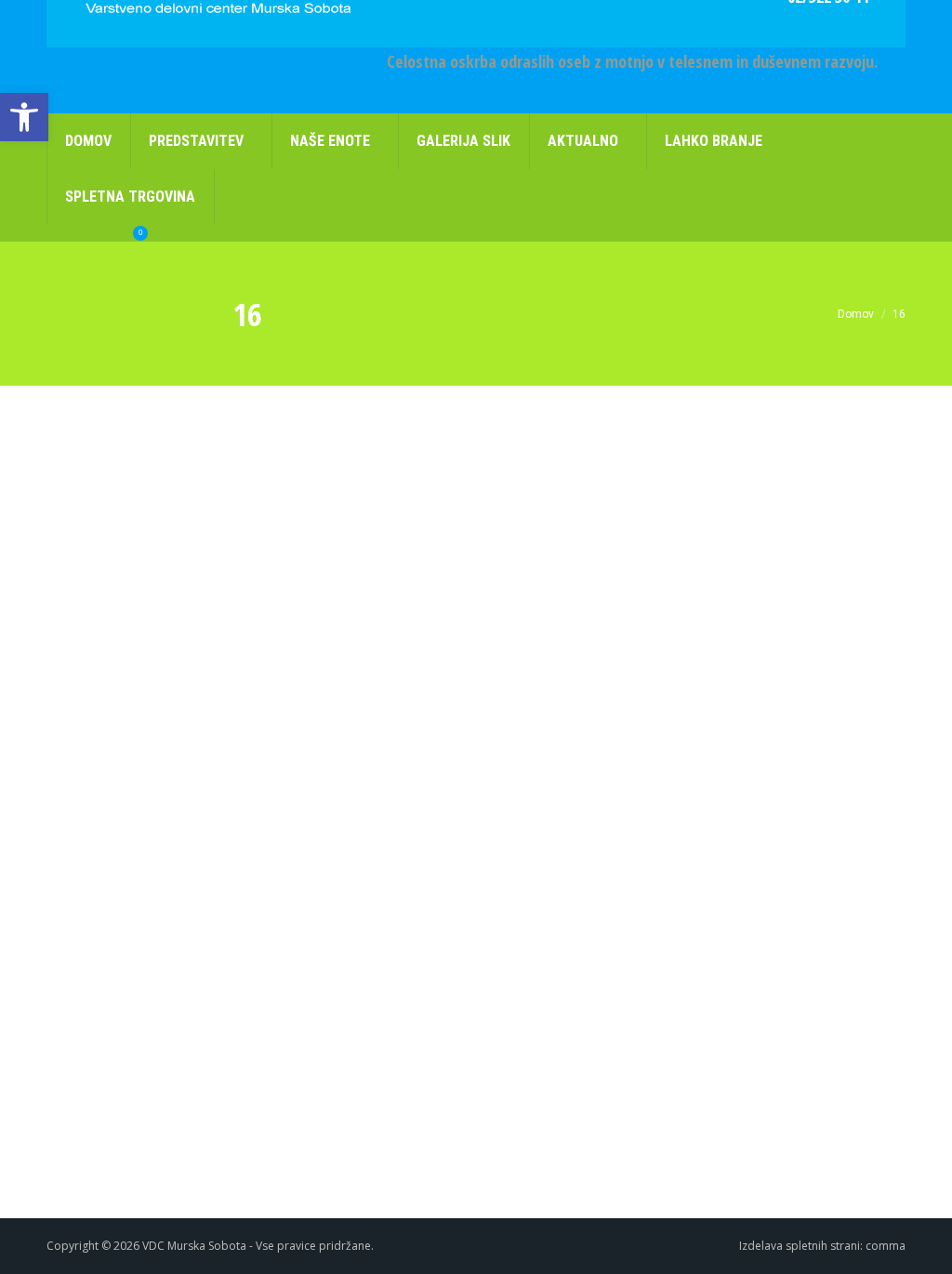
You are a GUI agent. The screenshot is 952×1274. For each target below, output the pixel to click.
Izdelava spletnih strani (799, 1246)
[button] (24, 117)
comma (886, 1246)
